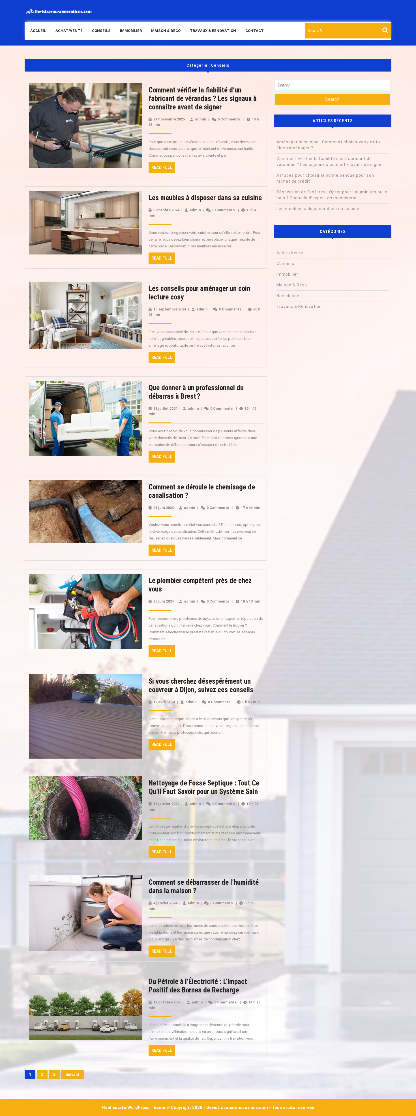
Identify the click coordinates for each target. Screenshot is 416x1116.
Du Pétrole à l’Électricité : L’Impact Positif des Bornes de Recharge (198, 985)
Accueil (38, 31)
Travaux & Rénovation (213, 31)
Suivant (72, 1074)
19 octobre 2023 (167, 1002)
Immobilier (131, 31)
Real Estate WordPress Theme (133, 1107)
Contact (254, 31)
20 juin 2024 (163, 601)
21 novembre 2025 (169, 119)
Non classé (287, 295)
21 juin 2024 (163, 508)
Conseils (101, 31)
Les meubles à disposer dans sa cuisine (205, 198)
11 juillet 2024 (165, 408)
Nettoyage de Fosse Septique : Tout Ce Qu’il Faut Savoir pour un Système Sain (204, 787)
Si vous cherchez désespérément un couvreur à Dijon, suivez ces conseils (201, 685)
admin (200, 119)
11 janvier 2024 (166, 804)
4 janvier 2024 (165, 903)
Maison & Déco (166, 31)
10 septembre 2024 (169, 309)
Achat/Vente (69, 31)
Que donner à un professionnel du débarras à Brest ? (196, 392)
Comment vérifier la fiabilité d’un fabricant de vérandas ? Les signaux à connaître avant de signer (203, 98)
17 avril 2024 (164, 702)
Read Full (163, 169)
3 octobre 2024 (166, 210)
